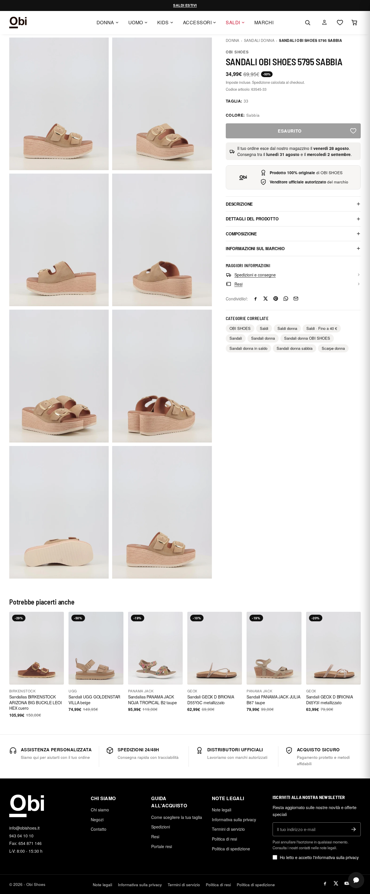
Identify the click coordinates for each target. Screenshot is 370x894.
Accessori (197, 22)
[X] (265, 298)
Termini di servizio (228, 829)
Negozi (97, 819)
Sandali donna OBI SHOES (307, 338)
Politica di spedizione (231, 849)
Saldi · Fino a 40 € (321, 328)
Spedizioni (160, 827)
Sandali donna (259, 40)
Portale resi (161, 846)
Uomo (135, 22)
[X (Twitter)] (336, 883)
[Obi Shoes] (18, 22)
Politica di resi (224, 839)
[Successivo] (57, 648)
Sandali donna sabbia (294, 348)
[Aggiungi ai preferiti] (353, 130)
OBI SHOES (237, 52)
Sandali (236, 338)
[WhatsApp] (285, 298)
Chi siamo (100, 810)
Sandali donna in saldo (248, 348)
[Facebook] (255, 298)
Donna (105, 22)
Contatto (98, 829)
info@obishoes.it (24, 828)
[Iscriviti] (353, 829)
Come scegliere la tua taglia (176, 817)
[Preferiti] (340, 22)
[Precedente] (16, 648)
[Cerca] (307, 22)
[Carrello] (354, 22)
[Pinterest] (275, 298)
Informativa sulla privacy (234, 819)
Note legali (221, 810)
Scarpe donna (333, 348)
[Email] (296, 298)
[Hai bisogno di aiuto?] (356, 880)
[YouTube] (347, 883)
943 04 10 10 (21, 836)
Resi (155, 836)
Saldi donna (287, 328)
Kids (163, 22)
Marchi (264, 22)
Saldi (233, 22)
